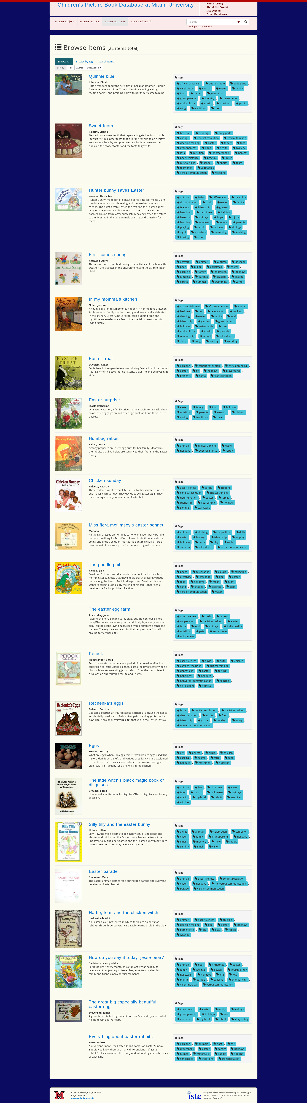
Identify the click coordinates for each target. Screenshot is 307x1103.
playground (233, 370)
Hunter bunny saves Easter (116, 190)
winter (240, 281)
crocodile (205, 576)
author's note (217, 83)
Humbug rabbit (104, 438)
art (182, 752)
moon (216, 581)
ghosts (198, 792)
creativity (185, 576)
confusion (241, 831)
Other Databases (216, 14)
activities (185, 262)
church (206, 88)
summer (201, 281)
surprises (200, 232)
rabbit (201, 227)
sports (223, 162)
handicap (185, 212)
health (224, 148)
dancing (185, 316)
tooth (239, 162)
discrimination (188, 202)
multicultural (188, 103)
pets (201, 631)
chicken (238, 661)
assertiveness (188, 487)
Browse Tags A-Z (89, 21)
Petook (96, 653)
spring (184, 281)
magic (183, 797)
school (207, 162)
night (231, 581)
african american (190, 83)
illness (184, 841)
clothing (226, 487)
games (198, 93)
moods (223, 222)
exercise (185, 271)
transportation (223, 375)
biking (197, 266)
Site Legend (213, 10)
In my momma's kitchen (113, 299)
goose (204, 720)
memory (201, 841)
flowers (218, 969)
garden (205, 321)
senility (184, 846)
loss (182, 153)
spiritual (207, 685)
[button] (238, 22)
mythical (201, 797)
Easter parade (103, 871)
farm (183, 626)
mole (218, 841)
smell (200, 846)
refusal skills (187, 162)
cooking (237, 311)
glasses (223, 207)
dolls (242, 532)
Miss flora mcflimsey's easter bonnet (126, 525)
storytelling (241, 1019)
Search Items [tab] (106, 61)
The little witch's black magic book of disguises (126, 782)
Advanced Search (141, 21)
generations (218, 93)
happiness (206, 212)
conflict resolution (208, 138)
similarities (186, 1058)
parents (242, 153)
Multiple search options (201, 26)
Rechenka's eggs (106, 703)
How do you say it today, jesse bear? (126, 957)
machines (204, 762)
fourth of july (239, 969)
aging (183, 831)
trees (218, 108)
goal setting (208, 502)
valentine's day (189, 984)
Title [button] (70, 67)
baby (201, 197)
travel (220, 417)
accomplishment (190, 306)
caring (208, 487)
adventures (187, 1009)
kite (222, 974)
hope (220, 217)
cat (200, 311)
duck (209, 202)
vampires (236, 797)
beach (183, 572)
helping (225, 212)
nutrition (225, 103)
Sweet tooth (101, 125)
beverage (204, 133)
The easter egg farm (109, 609)
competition (223, 532)
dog (221, 576)
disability (240, 197)
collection (240, 572)
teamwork (204, 507)
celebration (187, 88)
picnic (242, 103)
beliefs (196, 752)
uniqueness (187, 636)
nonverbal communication (195, 680)
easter (223, 88)
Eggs (94, 745)
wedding (220, 172)
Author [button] (79, 67)
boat (219, 1044)
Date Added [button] (93, 67)
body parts (239, 83)
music (207, 103)
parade (184, 888)
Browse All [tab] (64, 61)
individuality (234, 626)
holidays (203, 217)
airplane (185, 365)
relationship (187, 336)
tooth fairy (186, 167)
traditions (200, 108)
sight (183, 232)
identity (209, 98)
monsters (185, 1019)
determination (188, 497)
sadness (218, 227)
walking (214, 341)
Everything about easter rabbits (121, 1036)
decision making (190, 143)
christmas (216, 266)
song (183, 108)
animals (185, 197)
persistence (187, 929)
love (224, 326)
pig (204, 929)
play (216, 542)
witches (184, 802)
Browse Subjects (65, 21)
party (202, 542)
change (184, 138)
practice (212, 158)
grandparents (188, 98)
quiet (228, 158)
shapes (199, 586)
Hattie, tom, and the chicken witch (123, 912)
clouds (222, 572)
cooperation (187, 621)
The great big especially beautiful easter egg (122, 1004)
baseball (185, 133)
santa (202, 375)
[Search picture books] (245, 22)
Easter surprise (104, 399)
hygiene (241, 148)
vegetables (207, 167)
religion (224, 680)
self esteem (226, 336)
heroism (185, 217)
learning (185, 222)
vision (200, 237)
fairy (182, 792)
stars (233, 586)
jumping (185, 276)
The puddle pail (104, 564)
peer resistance (189, 158)
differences (219, 197)
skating (239, 276)
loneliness (205, 222)
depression (186, 671)
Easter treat (101, 358)
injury (235, 217)
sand (183, 586)
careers (224, 616)
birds (208, 616)
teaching (240, 232)
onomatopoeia (221, 153)
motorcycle (203, 1053)
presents (185, 375)
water (218, 591)
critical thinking (236, 138)
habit (208, 148)
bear (183, 266)
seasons (221, 276)
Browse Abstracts (115, 21)
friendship (204, 207)
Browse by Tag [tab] (84, 61)
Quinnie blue (101, 76)
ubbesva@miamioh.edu (82, 1098)
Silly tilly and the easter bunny (119, 824)
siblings (236, 227)
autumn (222, 262)
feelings (185, 207)
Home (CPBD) (214, 3)
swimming (220, 232)
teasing (184, 237)
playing (184, 227)
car (233, 1044)
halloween (220, 271)
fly (197, 370)
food (182, 93)
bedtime (185, 311)
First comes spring (108, 254)
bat (200, 787)
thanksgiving (239, 979)
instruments (230, 98)
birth (223, 661)
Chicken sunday (105, 480)
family (239, 88)
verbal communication (193, 172)
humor (184, 1053)
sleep (183, 341)
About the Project (217, 7)
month (184, 979)
